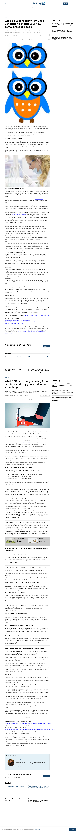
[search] (8, 3)
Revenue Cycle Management (54, 11)
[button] (5, 3)
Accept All (72, 829)
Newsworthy (20, 11)
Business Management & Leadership (38, 11)
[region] (39, 829)
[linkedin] (25, 39)
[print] (49, 39)
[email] (31, 39)
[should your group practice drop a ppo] (11, 534)
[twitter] (27, 39)
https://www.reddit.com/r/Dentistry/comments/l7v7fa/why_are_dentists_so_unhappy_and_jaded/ (28, 707)
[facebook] (23, 39)
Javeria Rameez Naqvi (10, 395)
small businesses (39, 199)
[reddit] (29, 39)
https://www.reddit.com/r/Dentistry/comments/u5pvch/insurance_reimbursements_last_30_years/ (28, 731)
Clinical (27, 11)
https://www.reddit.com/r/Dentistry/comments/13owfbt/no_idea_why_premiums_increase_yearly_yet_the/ (30, 713)
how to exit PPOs (27, 440)
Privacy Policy (37, 829)
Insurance (7, 17)
